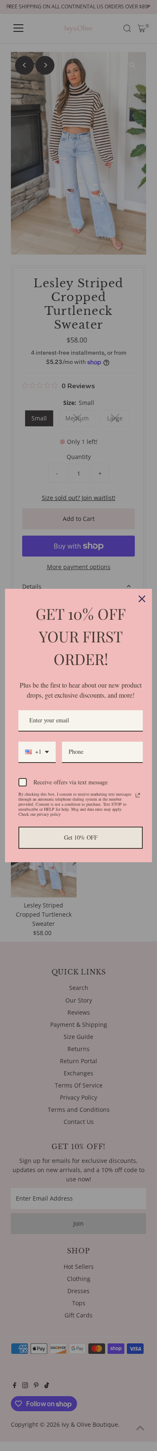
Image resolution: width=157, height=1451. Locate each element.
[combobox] (37, 752)
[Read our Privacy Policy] (138, 795)
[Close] (142, 599)
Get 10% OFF (81, 837)
